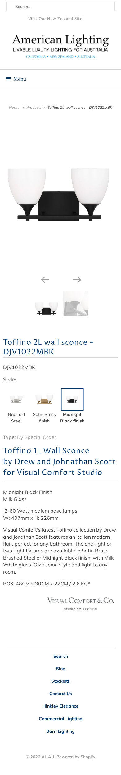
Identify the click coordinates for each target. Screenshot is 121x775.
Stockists (60, 681)
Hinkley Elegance (60, 706)
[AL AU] (60, 48)
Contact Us (60, 693)
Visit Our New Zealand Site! (56, 18)
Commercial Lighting (61, 719)
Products (34, 107)
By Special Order (36, 437)
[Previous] (44, 279)
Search (60, 656)
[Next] (76, 279)
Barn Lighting (60, 731)
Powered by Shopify (75, 756)
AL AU (48, 756)
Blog (60, 668)
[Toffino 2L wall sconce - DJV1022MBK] (60, 195)
